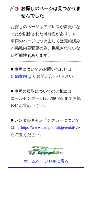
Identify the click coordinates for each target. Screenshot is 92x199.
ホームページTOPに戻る (46, 161)
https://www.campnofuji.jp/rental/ (48, 127)
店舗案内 (19, 76)
